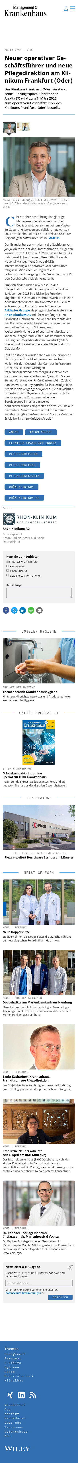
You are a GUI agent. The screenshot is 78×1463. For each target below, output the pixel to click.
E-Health (13, 1363)
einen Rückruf (18, 571)
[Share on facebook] (6, 610)
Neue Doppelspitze (16, 932)
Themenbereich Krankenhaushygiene (30, 692)
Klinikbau (14, 1380)
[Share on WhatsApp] (31, 610)
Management (15, 1354)
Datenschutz (16, 1431)
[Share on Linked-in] (22, 610)
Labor (10, 1371)
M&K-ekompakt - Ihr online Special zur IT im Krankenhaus (25, 775)
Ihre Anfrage (14, 585)
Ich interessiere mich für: (21, 561)
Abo (8, 1409)
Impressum (14, 1427)
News (30, 50)
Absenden (60, 1297)
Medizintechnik (19, 1376)
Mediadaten (15, 1418)
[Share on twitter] (14, 610)
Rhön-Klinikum (21, 487)
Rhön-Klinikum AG (16, 529)
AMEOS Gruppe (41, 432)
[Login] (66, 8)
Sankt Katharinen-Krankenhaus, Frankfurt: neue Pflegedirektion (26, 1078)
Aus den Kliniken (28, 997)
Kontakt (12, 1414)
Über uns (13, 1422)
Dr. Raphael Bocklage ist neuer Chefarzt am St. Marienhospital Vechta (31, 1235)
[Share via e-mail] (39, 610)
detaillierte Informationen (25, 575)
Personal (21, 927)
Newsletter (15, 1405)
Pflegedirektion (23, 454)
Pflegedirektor (22, 465)
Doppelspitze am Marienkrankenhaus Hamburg (37, 1002)
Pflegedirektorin (24, 476)
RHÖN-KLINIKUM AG (24, 497)
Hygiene (12, 1367)
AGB (8, 1436)
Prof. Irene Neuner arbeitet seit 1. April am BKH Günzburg (24, 1153)
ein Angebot (17, 566)
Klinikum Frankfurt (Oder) (33, 443)
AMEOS (14, 432)
